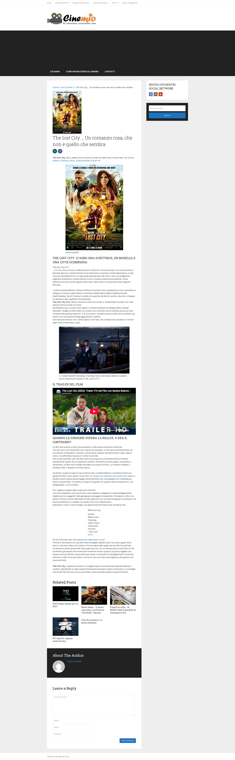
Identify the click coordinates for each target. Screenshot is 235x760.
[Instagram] (156, 94)
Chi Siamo (55, 71)
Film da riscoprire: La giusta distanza (91, 621)
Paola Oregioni (74, 661)
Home (49, 3)
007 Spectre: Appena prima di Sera (62, 639)
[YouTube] (161, 94)
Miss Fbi (89, 476)
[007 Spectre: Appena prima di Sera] (65, 626)
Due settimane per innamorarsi (113, 476)
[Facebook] (151, 94)
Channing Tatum (67, 160)
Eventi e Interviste (100, 3)
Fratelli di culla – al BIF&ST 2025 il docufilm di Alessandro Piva (123, 610)
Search (167, 115)
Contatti (110, 71)
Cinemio (50, 757)
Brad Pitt (96, 160)
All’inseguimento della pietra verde (88, 540)
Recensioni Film (61, 3)
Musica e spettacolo (130, 3)
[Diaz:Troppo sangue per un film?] (65, 593)
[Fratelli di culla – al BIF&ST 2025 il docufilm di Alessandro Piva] (123, 595)
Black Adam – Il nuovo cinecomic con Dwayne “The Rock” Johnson (92, 610)
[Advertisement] (117, 49)
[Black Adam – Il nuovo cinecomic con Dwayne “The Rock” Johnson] (94, 595)
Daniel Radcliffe (83, 160)
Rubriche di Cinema (80, 3)
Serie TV (115, 3)
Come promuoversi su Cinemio (82, 71)
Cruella (72, 505)
